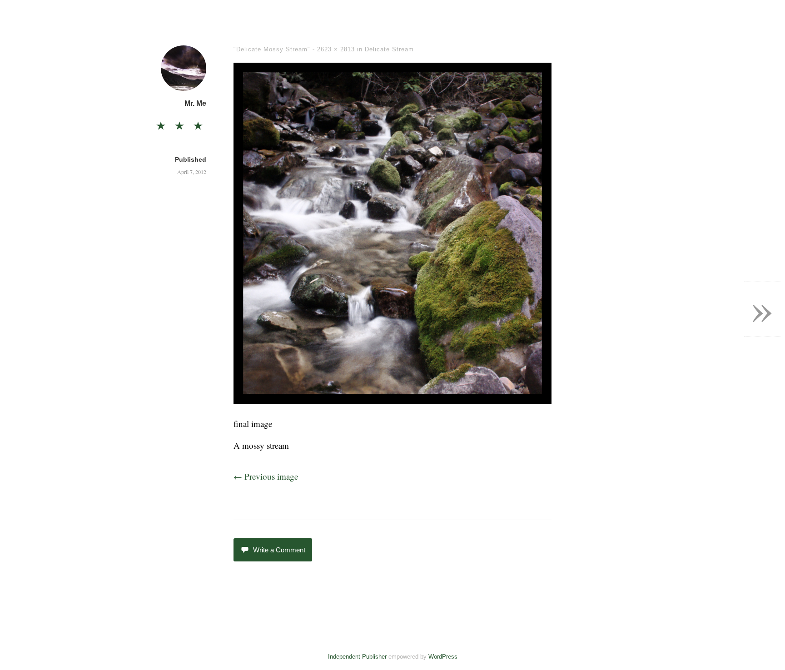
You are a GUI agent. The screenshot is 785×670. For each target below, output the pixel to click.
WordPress (442, 656)
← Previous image (266, 476)
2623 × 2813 (336, 49)
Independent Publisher (357, 656)
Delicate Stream (389, 49)
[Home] (161, 123)
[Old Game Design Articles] (198, 123)
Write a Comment (279, 550)
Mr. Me (195, 103)
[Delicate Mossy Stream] (392, 400)
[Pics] (179, 123)
